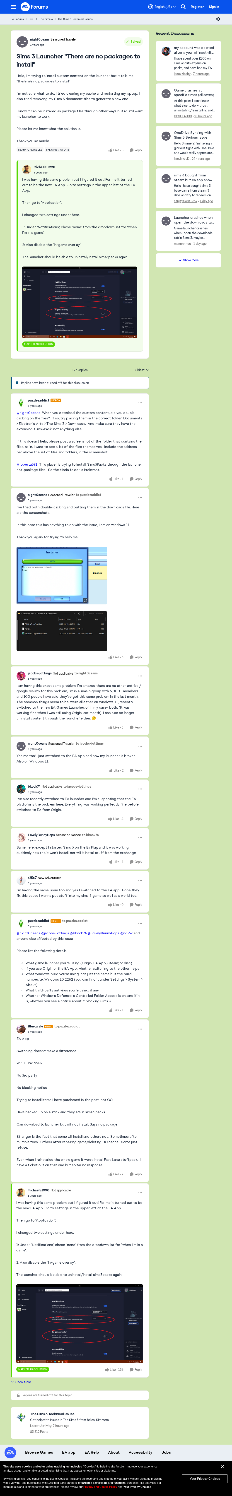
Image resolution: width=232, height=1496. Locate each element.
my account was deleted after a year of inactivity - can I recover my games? (194, 50)
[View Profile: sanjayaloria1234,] (166, 178)
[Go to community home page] (34, 6)
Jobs (166, 1452)
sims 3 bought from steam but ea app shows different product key (194, 178)
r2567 (32, 878)
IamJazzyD (181, 159)
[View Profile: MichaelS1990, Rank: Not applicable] (20, 1192)
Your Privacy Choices (205, 1478)
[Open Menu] (218, 19)
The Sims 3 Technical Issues (75, 19)
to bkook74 (90, 835)
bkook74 (34, 786)
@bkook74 (78, 933)
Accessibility (140, 1452)
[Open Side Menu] (13, 6)
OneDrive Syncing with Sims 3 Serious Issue (192, 135)
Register (197, 7)
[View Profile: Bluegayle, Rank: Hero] (21, 1029)
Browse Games (39, 1452)
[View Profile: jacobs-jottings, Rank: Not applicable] (21, 676)
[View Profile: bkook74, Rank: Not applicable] (21, 789)
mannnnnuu (182, 244)
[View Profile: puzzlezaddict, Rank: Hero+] (21, 402)
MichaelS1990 (44, 167)
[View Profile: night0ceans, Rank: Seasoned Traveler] (22, 42)
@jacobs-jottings (55, 933)
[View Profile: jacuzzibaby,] (166, 51)
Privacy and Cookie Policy (100, 1487)
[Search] (183, 7)
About (114, 1452)
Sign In (214, 7)
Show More (23, 1382)
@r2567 (126, 933)
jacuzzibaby (182, 74)
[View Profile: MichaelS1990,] (26, 169)
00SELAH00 (183, 116)
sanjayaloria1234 (185, 201)
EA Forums (17, 19)
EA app (68, 1452)
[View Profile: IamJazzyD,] (166, 136)
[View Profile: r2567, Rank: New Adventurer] (21, 880)
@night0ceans (28, 412)
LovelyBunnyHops (41, 835)
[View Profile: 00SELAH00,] (166, 93)
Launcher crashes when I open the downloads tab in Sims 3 (194, 220)
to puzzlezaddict (88, 495)
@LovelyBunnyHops (103, 933)
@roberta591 (27, 464)
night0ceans (39, 39)
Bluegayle (35, 1026)
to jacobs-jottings (90, 743)
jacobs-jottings (40, 673)
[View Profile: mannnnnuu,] (166, 221)
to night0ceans (86, 673)
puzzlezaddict (38, 400)
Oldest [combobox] (142, 370)
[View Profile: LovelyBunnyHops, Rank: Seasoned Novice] (21, 837)
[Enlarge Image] (79, 302)
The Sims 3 (46, 19)
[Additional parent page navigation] (31, 19)
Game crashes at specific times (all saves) (194, 92)
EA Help (92, 1452)
